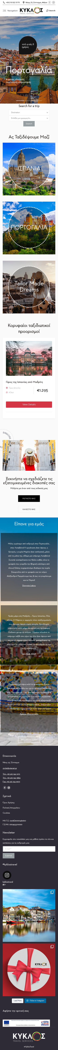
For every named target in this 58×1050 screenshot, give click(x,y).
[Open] (29, 915)
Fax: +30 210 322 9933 (11, 782)
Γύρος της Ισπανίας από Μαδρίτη (24, 382)
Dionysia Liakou (29, 586)
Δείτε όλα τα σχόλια (29, 739)
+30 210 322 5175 (13, 2)
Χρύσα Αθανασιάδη (29, 714)
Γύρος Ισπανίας (15, 388)
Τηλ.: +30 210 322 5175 (11, 774)
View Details (29, 404)
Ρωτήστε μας (29, 499)
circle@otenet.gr (10, 768)
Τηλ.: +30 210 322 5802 (12, 778)
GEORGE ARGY (29, 654)
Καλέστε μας (29, 509)
